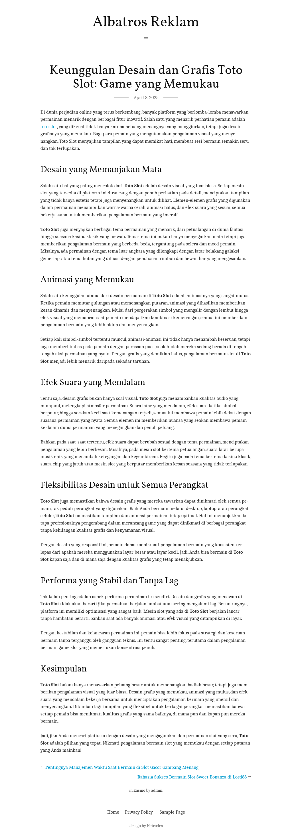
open (146, 38)
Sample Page (172, 812)
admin (156, 790)
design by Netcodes (146, 825)
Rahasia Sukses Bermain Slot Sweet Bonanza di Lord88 (192, 777)
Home (113, 812)
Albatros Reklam (146, 22)
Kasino (139, 790)
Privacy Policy (139, 812)
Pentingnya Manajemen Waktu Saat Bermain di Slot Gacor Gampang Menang (121, 767)
